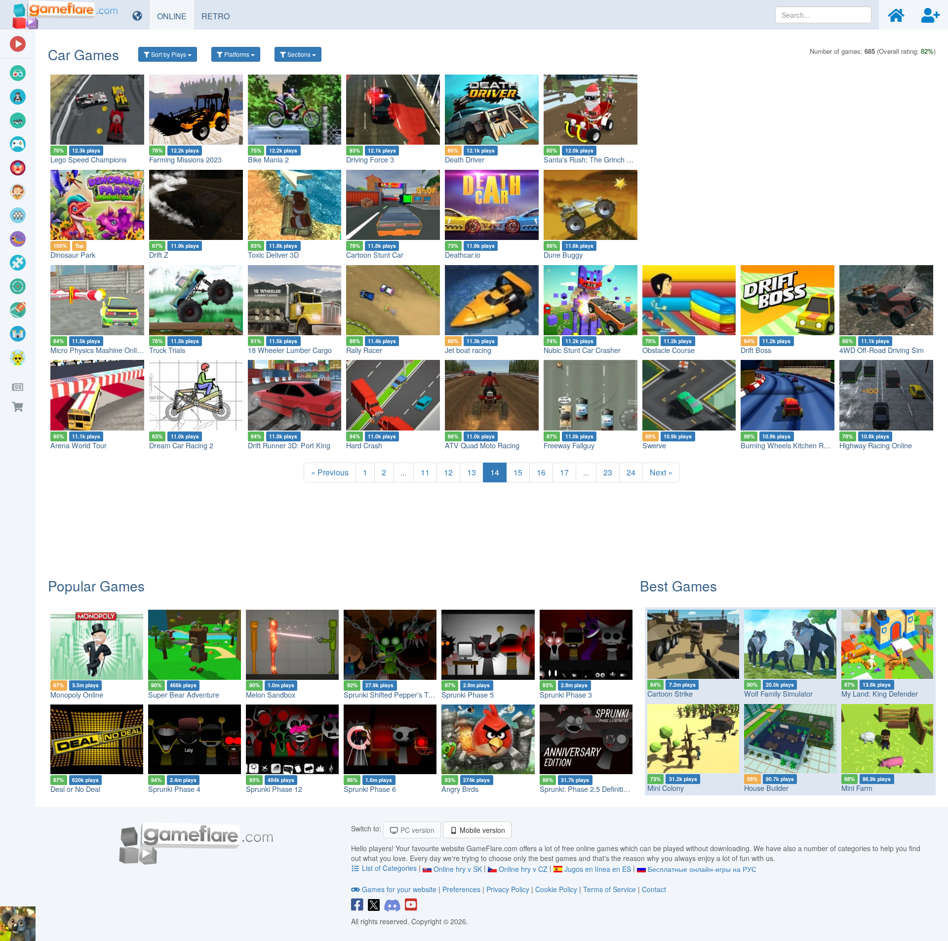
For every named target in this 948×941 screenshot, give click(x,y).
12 (448, 472)
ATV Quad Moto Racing (482, 445)
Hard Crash (364, 445)
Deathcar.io (462, 254)
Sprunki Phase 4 (174, 789)
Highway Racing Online (875, 445)
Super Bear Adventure (183, 694)
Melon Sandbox (270, 694)
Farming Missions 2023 (185, 159)
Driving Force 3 (370, 159)
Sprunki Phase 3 (566, 694)
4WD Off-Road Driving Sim (881, 350)
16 (541, 472)
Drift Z (158, 254)
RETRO (219, 16)
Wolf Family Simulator (778, 693)
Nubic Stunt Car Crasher (582, 350)
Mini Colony (665, 788)
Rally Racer (364, 350)
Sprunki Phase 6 (370, 789)
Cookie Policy (556, 889)
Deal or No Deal (75, 789)
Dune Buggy (563, 254)
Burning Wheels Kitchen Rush (788, 445)
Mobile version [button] (481, 830)
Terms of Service (609, 889)
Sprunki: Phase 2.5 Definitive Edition (597, 789)
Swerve (654, 445)
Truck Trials (167, 350)
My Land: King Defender (879, 693)
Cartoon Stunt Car (374, 254)
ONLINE (175, 16)
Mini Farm (856, 788)
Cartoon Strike (670, 693)
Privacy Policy (507, 889)
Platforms (237, 54)
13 (471, 472)
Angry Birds (459, 789)
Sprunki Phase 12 (274, 789)
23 (607, 472)
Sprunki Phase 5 (467, 694)
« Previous (330, 472)
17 (564, 472)
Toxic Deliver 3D (273, 254)
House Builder (766, 788)
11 (425, 472)
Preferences (462, 889)
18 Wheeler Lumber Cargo (290, 350)
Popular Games (96, 585)
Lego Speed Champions (88, 159)
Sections (299, 54)
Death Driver (464, 159)
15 (518, 472)
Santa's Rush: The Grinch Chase (595, 159)
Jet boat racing (468, 350)
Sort (168, 54)
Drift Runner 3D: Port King (289, 445)
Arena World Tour (78, 445)
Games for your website (399, 889)
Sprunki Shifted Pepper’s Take (391, 694)
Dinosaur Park (72, 254)
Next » (661, 472)
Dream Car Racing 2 (181, 445)
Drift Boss (756, 350)
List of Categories (389, 868)
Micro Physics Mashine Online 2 (100, 350)
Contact (654, 889)
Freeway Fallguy (569, 445)
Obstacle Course (668, 350)
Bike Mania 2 (268, 159)
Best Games (678, 585)
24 (631, 472)
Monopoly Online (76, 694)
